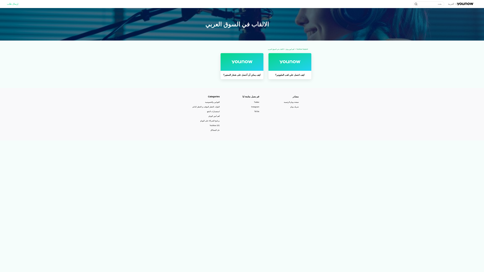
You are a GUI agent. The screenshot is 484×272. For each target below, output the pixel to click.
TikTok (256, 111)
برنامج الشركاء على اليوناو (210, 121)
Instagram (255, 107)
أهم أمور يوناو (290, 49)
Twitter (256, 102)
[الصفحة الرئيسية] (465, 4)
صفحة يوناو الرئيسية (291, 102)
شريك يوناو (294, 107)
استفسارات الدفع (213, 111)
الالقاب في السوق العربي (276, 49)
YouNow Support (302, 49)
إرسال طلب (12, 4)
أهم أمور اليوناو (214, 116)
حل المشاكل (215, 130)
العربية (451, 4)
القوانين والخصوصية (212, 102)
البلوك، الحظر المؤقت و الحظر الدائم (206, 107)
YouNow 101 (215, 125)
